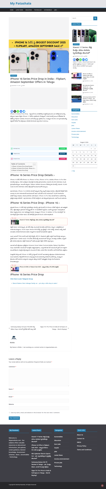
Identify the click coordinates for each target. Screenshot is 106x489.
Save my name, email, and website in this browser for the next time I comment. (35, 413)
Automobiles (48, 10)
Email (11, 397)
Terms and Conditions (84, 450)
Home (11, 10)
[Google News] (21, 111)
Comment (12, 367)
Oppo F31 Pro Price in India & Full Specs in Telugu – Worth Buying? (53, 328)
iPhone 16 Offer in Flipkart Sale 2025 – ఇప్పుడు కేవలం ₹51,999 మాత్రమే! (39, 267)
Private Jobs (75, 134)
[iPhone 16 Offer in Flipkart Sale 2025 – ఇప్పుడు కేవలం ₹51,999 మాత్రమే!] (76, 77)
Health (73, 123)
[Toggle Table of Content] (33, 164)
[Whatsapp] (18, 111)
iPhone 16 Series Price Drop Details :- (22, 166)
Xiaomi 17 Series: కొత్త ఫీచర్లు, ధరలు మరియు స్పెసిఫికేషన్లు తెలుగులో (37, 219)
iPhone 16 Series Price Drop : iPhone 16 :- (23, 168)
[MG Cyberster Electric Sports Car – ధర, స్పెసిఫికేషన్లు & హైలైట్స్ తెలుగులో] (76, 89)
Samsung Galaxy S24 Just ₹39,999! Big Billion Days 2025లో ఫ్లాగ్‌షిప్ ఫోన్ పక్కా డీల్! (23, 328)
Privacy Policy (81, 446)
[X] (15, 111)
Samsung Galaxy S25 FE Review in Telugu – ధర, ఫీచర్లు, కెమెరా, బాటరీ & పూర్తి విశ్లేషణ (89, 99)
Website (11, 404)
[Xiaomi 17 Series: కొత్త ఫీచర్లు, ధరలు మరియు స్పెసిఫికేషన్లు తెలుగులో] (84, 35)
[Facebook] (11, 111)
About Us (80, 435)
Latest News (19, 10)
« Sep (73, 171)
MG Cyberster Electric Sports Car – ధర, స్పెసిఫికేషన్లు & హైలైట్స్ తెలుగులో (88, 88)
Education (29, 10)
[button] (57, 10)
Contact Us (80, 439)
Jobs (55, 10)
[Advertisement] (39, 28)
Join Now (63, 148)
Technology (38, 10)
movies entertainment (78, 131)
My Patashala (20, 4)
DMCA (79, 442)
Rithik (23, 85)
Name (11, 389)
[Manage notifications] (102, 485)
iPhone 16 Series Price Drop (20, 170)
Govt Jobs (74, 120)
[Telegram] (24, 111)
